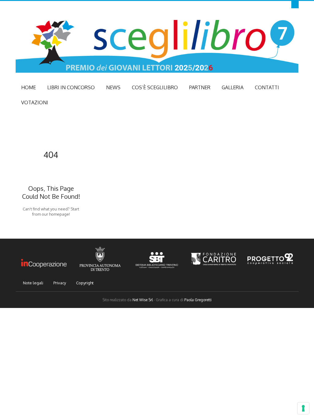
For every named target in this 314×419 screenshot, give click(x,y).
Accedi (297, 4)
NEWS (113, 87)
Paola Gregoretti (198, 300)
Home (28, 87)
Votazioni (34, 102)
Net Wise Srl (142, 300)
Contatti (267, 87)
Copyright (85, 282)
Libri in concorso (71, 87)
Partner (199, 87)
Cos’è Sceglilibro (155, 87)
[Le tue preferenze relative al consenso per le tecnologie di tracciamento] (303, 408)
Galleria (232, 87)
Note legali (33, 282)
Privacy (59, 282)
